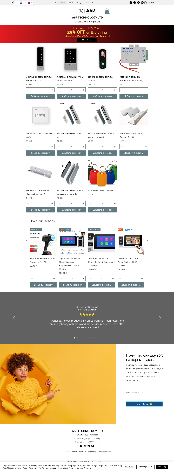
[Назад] (14, 318)
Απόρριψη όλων (145, 466)
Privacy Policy (71, 451)
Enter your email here (134, 393)
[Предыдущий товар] (26, 241)
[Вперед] (160, 318)
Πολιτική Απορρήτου (85, 468)
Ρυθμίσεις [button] (129, 466)
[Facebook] (131, 2)
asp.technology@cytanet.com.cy (86, 438)
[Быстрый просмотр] (40, 58)
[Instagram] (85, 446)
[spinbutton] (40, 90)
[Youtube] (92, 446)
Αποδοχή (162, 466)
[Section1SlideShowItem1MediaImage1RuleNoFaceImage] (74, 338)
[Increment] (52, 90)
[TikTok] (89, 446)
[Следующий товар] (147, 241)
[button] (107, 11)
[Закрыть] (170, 466)
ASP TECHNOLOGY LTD (87, 17)
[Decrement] (28, 90)
